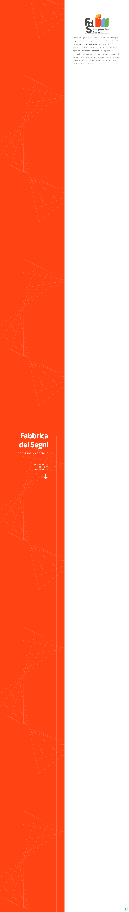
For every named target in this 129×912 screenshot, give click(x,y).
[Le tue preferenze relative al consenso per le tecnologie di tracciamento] (125, 908)
